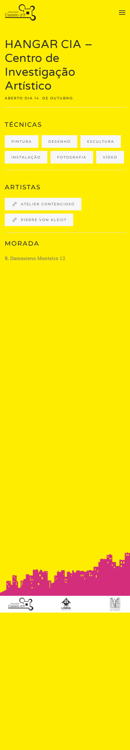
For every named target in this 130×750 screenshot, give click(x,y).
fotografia (71, 157)
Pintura (21, 141)
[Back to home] (21, 12)
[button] (122, 12)
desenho (59, 141)
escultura (100, 141)
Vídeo (110, 157)
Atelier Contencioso (48, 204)
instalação (26, 157)
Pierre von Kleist (44, 220)
